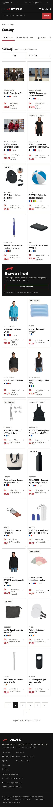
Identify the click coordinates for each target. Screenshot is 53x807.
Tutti (8, 37)
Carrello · (46, 9)
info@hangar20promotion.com (13, 799)
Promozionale (25, 37)
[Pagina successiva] (27, 712)
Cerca (46, 16)
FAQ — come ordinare (25, 756)
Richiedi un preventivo (11, 782)
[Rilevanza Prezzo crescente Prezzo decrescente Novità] (39, 56)
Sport (41, 37)
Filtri (14, 55)
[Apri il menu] (3, 9)
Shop (12, 24)
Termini (41, 799)
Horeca (5, 769)
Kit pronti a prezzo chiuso (13, 778)
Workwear (6, 765)
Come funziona (26, 287)
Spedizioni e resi (23, 760)
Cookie (35, 799)
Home (4, 24)
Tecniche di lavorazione (12, 786)
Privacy (28, 799)
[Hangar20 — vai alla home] (14, 9)
